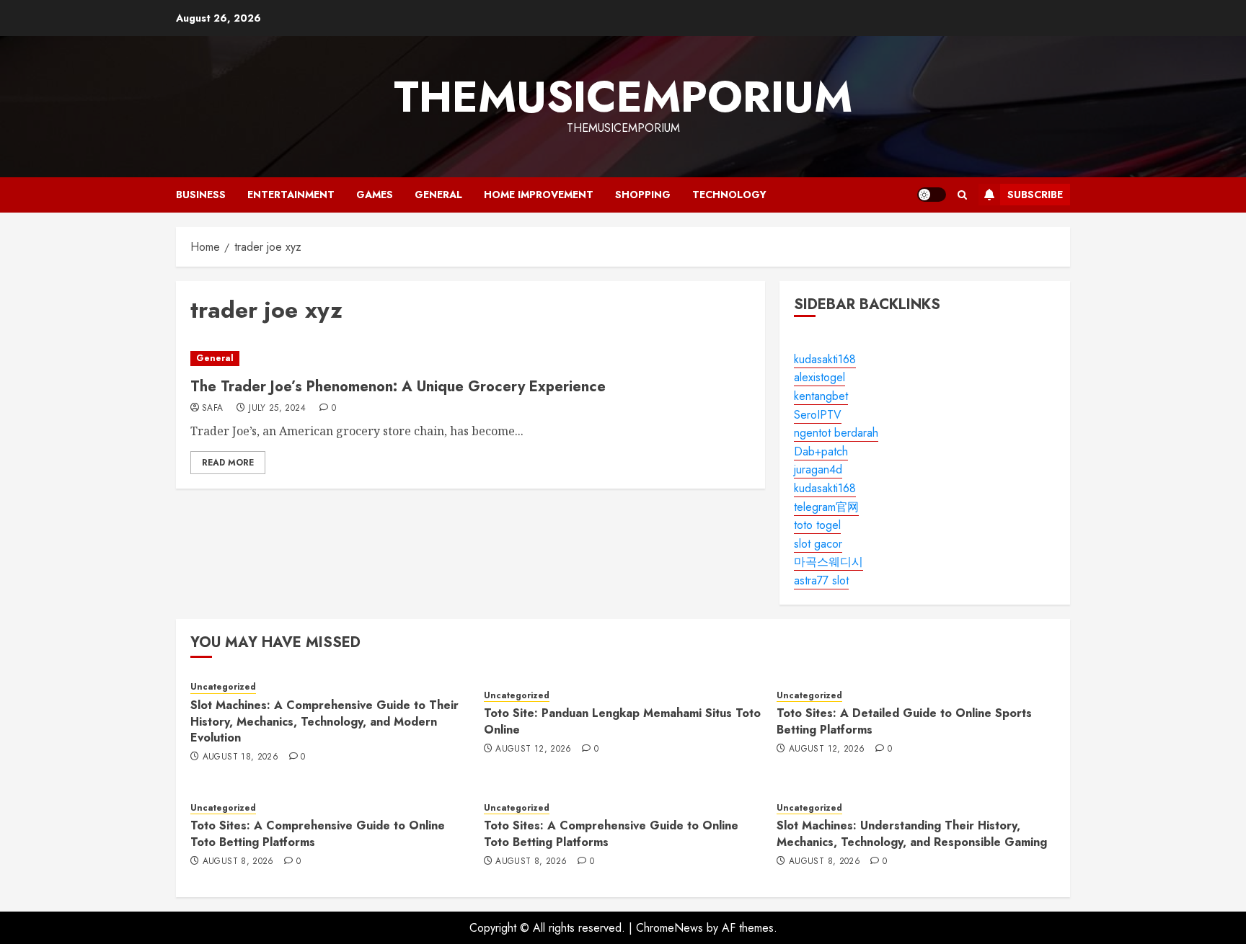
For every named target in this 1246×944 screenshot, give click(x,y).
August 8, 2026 (238, 862)
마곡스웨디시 (828, 561)
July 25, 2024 (277, 408)
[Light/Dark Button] (931, 194)
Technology (729, 194)
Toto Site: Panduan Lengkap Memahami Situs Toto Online (622, 721)
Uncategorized (223, 687)
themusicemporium (623, 97)
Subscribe (1035, 194)
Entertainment (291, 194)
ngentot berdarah (836, 432)
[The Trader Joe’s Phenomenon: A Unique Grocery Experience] (470, 358)
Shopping (643, 194)
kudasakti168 (825, 359)
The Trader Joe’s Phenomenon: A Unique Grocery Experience (398, 386)
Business (201, 194)
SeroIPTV (817, 414)
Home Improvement (538, 194)
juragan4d (818, 469)
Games (374, 194)
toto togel (817, 525)
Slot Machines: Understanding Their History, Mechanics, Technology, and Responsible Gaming (912, 833)
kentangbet (821, 396)
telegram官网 (826, 507)
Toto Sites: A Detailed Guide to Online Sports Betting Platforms (904, 721)
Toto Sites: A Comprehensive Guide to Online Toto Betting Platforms (317, 833)
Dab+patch (821, 451)
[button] (962, 195)
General (438, 194)
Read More (228, 462)
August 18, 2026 (240, 757)
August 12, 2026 (533, 749)
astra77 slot (821, 580)
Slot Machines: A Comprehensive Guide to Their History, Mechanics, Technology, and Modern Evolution (324, 721)
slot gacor (818, 543)
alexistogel (819, 377)
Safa (212, 408)
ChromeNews (669, 927)
